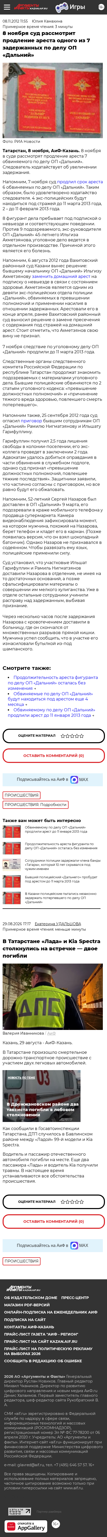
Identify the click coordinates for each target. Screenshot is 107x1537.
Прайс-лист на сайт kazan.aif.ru (40, 1341)
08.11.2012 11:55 (15, 21)
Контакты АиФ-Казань (29, 1327)
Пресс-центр (75, 1297)
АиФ (51, 1033)
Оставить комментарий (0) (53, 755)
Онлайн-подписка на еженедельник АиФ (50, 1312)
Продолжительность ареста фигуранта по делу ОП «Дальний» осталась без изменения (53, 683)
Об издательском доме (30, 1297)
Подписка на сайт (25, 1319)
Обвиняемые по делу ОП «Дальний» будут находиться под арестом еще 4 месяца (50, 699)
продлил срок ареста (80, 181)
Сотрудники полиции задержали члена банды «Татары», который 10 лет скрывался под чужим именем (63, 865)
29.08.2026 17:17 (17, 924)
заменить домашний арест (61, 276)
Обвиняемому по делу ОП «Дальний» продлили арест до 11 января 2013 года (51, 712)
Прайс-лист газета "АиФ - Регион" (41, 1334)
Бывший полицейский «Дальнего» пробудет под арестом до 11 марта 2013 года (61, 879)
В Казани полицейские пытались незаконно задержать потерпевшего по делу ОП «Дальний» (61, 898)
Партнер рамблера (49, 1511)
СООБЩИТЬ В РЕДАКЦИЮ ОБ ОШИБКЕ (43, 1361)
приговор (31, 420)
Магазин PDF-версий (27, 1305)
